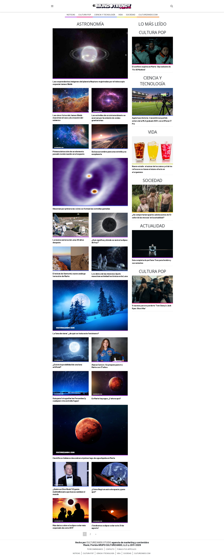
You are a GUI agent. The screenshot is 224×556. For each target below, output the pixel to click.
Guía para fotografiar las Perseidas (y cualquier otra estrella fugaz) (69, 399)
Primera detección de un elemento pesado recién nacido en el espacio (68, 152)
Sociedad (130, 14)
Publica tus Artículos (126, 549)
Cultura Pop (84, 14)
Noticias (71, 14)
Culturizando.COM (148, 14)
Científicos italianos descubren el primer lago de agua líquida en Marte (84, 458)
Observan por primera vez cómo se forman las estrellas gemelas (81, 208)
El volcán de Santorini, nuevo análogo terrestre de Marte (69, 274)
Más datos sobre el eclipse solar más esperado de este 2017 (69, 526)
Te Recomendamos (95, 549)
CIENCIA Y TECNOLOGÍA (104, 14)
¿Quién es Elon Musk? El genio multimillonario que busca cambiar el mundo (69, 491)
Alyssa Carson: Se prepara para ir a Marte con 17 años (107, 365)
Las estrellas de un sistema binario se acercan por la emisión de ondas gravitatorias (109, 117)
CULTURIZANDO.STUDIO (98, 542)
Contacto (110, 549)
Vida (120, 14)
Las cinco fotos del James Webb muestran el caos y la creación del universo (68, 117)
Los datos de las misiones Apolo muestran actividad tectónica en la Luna (110, 274)
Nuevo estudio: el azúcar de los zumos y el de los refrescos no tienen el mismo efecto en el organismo (152, 169)
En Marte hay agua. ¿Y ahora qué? (106, 398)
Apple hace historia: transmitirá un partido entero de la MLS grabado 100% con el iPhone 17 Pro (151, 121)
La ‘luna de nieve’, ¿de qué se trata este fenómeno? (76, 333)
